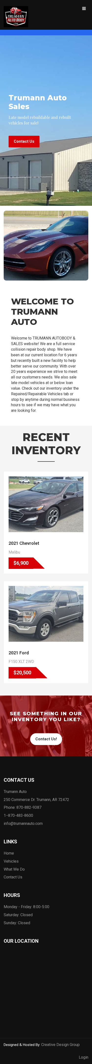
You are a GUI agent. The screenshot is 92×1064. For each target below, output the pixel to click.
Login (83, 1057)
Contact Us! (46, 738)
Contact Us (24, 141)
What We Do (14, 869)
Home (9, 853)
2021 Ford (19, 652)
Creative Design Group (60, 1044)
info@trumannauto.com (23, 823)
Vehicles (11, 861)
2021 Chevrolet (24, 543)
